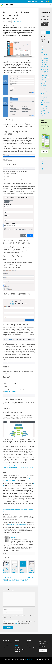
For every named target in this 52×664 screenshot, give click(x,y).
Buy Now (5, 647)
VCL (47, 108)
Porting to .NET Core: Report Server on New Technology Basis (6, 572)
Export (26, 577)
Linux (48, 81)
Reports (24, 579)
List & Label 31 (44, 87)
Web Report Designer (7, 642)
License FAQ (5, 646)
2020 (42, 166)
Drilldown (44, 75)
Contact (29, 1)
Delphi (46, 69)
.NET (5, 577)
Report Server (19, 579)
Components (45, 63)
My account (40, 1)
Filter (42, 80)
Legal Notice (34, 1)
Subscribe (44, 151)
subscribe (16, 623)
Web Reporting (45, 112)
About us (29, 640)
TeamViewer (17, 642)
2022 (42, 163)
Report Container (44, 97)
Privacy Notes (6, 661)
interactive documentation (10, 391)
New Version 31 (6, 640)
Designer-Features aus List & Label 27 (17, 524)
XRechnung (43, 113)
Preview (32, 577)
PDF (45, 89)
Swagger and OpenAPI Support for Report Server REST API (31, 572)
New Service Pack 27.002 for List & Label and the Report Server (17, 581)
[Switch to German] (48, 1)
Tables (43, 108)
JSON (29, 577)
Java (42, 81)
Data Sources (14, 577)
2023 (42, 161)
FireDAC (47, 79)
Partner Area (17, 651)
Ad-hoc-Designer (44, 53)
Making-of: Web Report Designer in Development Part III (16, 580)
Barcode (46, 58)
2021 (42, 165)
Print (4, 579)
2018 (42, 170)
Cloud (47, 60)
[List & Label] (7, 4)
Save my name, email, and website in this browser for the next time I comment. (19, 616)
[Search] (48, 32)
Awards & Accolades (31, 647)
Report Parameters (12, 579)
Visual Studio (43, 110)
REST (28, 579)
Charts (9, 577)
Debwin (42, 69)
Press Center (29, 644)
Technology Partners (19, 649)
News (28, 642)
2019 (42, 168)
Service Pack (44, 106)
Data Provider (44, 66)
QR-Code (46, 93)
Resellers (17, 647)
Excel (23, 577)
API (7, 577)
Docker (42, 73)
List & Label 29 (44, 83)
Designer (19, 577)
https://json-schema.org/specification (12, 465)
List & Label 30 (45, 85)
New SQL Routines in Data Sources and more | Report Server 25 (14, 572)
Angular (43, 57)
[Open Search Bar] (48, 4)
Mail (42, 89)
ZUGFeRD (43, 115)
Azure (42, 58)
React (6, 579)
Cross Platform (44, 64)
